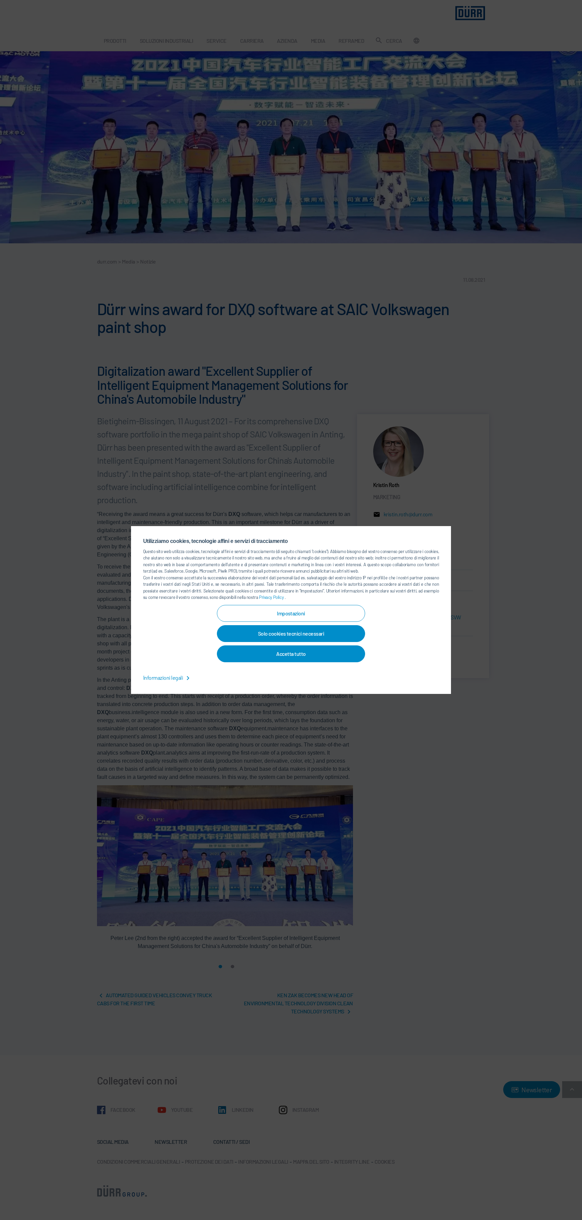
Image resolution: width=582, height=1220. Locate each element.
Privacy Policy (272, 597)
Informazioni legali (163, 677)
